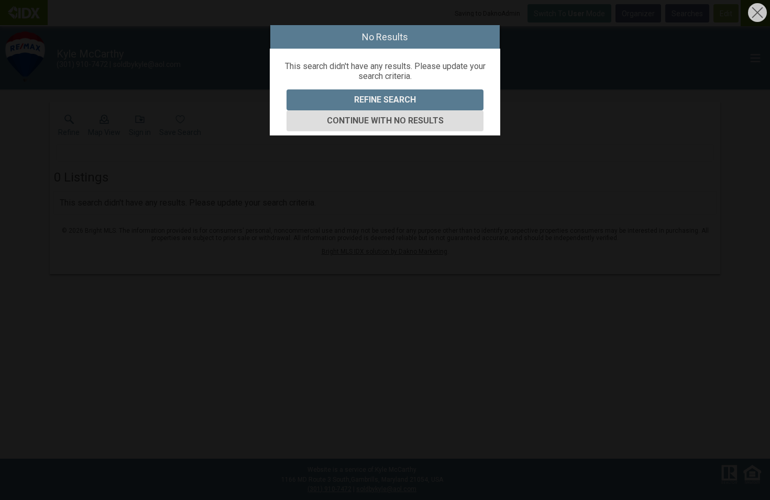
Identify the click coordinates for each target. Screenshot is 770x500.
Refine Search (385, 100)
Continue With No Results (385, 121)
